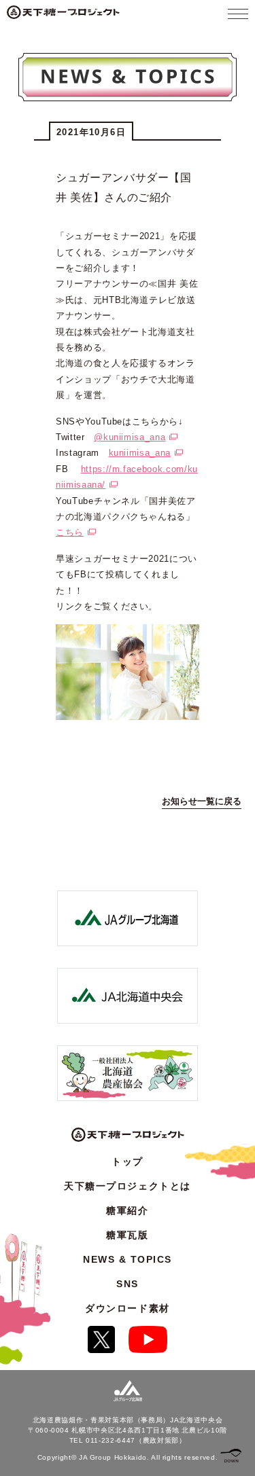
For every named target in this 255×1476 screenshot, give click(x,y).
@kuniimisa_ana (129, 437)
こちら (70, 532)
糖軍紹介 (127, 1210)
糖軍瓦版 (127, 1234)
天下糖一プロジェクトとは (127, 1186)
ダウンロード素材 (127, 1308)
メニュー (238, 13)
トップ (127, 1161)
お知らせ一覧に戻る (201, 801)
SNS (127, 1283)
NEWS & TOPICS (127, 1259)
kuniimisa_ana (140, 453)
